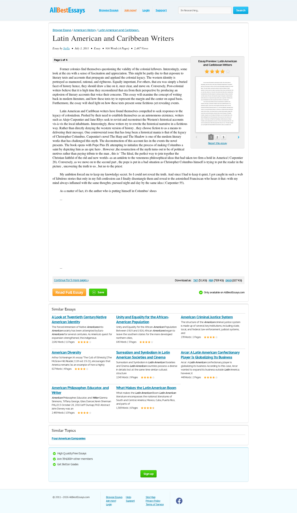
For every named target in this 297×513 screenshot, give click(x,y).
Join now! (130, 10)
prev (196, 137)
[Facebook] (179, 503)
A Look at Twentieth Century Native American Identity (79, 319)
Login (146, 10)
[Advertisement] (148, 233)
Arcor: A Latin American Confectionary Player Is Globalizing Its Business (210, 355)
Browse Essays (108, 10)
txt (195, 280)
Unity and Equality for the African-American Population (142, 319)
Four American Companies (68, 438)
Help (128, 497)
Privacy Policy (153, 500)
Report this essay (217, 143)
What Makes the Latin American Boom (146, 387)
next (239, 137)
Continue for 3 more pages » (71, 280)
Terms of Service (155, 504)
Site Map (150, 497)
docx (228, 280)
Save (101, 292)
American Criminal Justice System (207, 317)
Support (161, 10)
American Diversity (66, 352)
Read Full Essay (69, 292)
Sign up (148, 474)
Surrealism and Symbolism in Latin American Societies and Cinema (143, 355)
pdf (211, 280)
